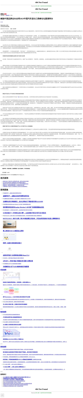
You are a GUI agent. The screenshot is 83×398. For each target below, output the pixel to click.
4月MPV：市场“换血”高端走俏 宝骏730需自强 (18, 261)
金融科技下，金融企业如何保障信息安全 (16, 196)
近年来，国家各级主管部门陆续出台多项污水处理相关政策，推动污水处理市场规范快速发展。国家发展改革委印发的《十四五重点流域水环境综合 (34, 354)
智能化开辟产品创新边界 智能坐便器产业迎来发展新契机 (15, 384)
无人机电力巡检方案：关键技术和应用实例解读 (15, 304)
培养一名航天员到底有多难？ (12, 243)
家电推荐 (3, 346)
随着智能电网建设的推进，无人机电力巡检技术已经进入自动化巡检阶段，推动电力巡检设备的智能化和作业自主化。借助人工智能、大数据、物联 (34, 306)
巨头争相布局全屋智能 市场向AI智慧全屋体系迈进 (14, 380)
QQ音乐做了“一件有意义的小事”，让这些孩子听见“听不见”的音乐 (24, 213)
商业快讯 (7, 15)
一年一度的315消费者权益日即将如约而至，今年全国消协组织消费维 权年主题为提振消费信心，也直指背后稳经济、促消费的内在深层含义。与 (34, 369)
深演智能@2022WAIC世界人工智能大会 (13, 339)
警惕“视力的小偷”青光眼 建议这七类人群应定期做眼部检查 (15, 183)
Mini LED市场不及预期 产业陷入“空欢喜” (12, 382)
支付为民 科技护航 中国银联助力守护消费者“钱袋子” (14, 182)
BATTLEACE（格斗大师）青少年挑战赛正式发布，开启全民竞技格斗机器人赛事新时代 (31, 218)
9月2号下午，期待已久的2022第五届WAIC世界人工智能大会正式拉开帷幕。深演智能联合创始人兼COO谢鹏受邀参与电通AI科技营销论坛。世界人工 (35, 341)
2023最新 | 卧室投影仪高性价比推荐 (12, 324)
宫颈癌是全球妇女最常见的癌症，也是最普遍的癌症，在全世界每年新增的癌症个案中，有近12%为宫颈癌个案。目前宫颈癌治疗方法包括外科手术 (34, 362)
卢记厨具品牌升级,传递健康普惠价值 (12, 317)
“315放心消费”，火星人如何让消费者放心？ (14, 366)
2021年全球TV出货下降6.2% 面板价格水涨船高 (13, 379)
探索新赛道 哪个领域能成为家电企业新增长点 (13, 378)
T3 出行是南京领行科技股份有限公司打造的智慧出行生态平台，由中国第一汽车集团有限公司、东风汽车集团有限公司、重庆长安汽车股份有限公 (34, 299)
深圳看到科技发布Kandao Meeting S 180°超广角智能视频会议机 (23, 207)
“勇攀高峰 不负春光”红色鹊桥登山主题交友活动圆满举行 (15, 186)
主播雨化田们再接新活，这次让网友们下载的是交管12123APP (23, 201)
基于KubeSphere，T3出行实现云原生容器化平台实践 (16, 297)
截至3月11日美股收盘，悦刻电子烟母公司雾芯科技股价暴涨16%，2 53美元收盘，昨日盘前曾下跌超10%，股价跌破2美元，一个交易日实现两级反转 (34, 284)
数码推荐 (3, 312)
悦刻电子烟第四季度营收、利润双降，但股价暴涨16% (17, 282)
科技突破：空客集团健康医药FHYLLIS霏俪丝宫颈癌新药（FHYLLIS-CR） (22, 359)
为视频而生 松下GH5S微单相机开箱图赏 (16, 266)
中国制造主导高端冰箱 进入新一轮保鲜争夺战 (13, 386)
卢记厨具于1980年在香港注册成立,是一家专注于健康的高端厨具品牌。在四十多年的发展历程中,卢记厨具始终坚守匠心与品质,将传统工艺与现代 (34, 319)
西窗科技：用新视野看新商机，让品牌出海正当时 (13, 185)
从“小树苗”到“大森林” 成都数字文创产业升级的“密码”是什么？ (17, 377)
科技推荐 (3, 270)
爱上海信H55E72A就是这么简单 (13, 231)
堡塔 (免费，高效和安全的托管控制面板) (43, 6)
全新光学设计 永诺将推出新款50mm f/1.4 (16, 255)
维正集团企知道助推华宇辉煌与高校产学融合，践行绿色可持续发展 (20, 352)
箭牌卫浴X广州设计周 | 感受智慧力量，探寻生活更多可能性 (16, 181)
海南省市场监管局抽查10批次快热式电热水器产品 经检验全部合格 (17, 383)
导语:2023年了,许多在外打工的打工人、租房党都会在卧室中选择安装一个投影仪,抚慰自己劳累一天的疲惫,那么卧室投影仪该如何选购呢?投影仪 (34, 327)
